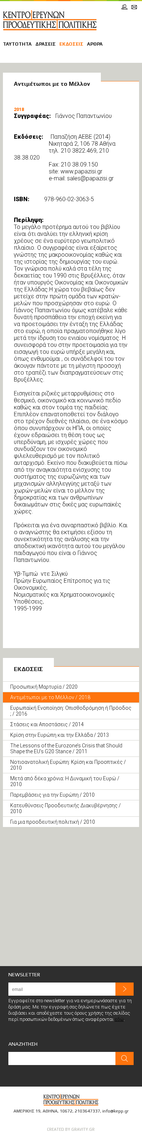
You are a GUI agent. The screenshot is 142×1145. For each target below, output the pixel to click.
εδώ (119, 1019)
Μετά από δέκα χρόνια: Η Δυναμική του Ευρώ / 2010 (64, 781)
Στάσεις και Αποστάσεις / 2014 (47, 724)
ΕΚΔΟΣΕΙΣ (71, 44)
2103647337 (87, 1111)
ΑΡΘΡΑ (95, 44)
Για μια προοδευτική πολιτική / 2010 (52, 822)
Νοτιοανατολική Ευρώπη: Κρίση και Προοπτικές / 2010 (68, 765)
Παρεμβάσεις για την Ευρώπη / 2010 (52, 795)
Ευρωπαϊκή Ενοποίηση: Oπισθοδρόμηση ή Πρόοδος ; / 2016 (70, 711)
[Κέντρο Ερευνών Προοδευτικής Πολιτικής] (50, 20)
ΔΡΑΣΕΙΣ (45, 44)
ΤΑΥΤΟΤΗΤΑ (17, 44)
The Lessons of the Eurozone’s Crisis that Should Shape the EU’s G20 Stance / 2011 (66, 748)
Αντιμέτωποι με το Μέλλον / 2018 (50, 697)
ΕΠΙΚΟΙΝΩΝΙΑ (134, 7)
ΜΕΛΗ (124, 7)
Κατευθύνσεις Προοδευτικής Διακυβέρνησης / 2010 (65, 808)
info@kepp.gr (115, 1111)
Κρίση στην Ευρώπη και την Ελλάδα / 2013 (59, 735)
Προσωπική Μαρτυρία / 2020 (44, 687)
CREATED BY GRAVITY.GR (71, 1129)
